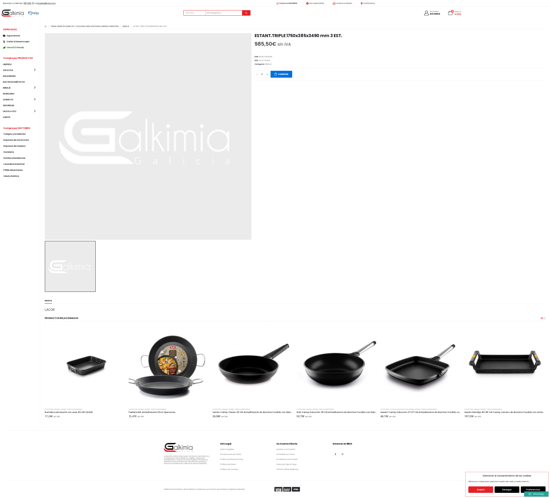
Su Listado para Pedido (287, 459)
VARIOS (6, 117)
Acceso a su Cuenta (285, 449)
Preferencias (533, 489)
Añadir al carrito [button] (121, 329)
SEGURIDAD (8, 105)
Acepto (481, 489)
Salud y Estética (11, 176)
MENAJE (268, 64)
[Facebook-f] (335, 454)
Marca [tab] (48, 300)
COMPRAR (283, 74)
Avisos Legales (227, 449)
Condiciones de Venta (230, 454)
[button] (542, 318)
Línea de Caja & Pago (286, 464)
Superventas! (13, 35)
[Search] (246, 12)
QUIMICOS (8, 99)
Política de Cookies (229, 469)
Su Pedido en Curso (285, 454)
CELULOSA (8, 70)
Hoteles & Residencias (315, 409)
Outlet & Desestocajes (18, 41)
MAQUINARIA (9, 76)
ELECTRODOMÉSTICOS (14, 82)
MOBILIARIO (8, 93)
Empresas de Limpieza (14, 146)
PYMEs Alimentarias (74, 409)
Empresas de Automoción (16, 140)
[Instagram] (342, 454)
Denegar (507, 489)
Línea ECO (15, 47)
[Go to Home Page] (46, 26)
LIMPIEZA (7, 64)
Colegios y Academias (14, 134)
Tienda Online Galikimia (287, 469)
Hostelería (49, 409)
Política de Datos (228, 464)
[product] (85, 365)
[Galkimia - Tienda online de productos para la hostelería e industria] (13, 13)
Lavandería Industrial (13, 164)
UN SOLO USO (9, 111)
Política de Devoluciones (231, 459)
